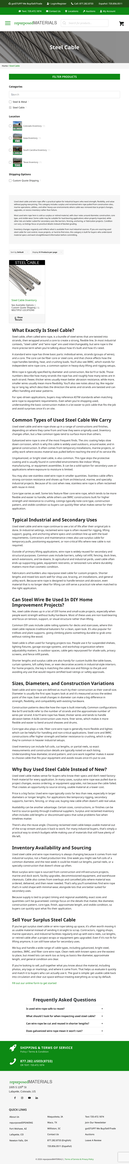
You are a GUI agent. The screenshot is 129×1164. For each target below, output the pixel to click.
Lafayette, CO (16, 1134)
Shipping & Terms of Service (46, 1048)
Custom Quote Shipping (26, 180)
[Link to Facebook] (15, 1097)
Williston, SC (54, 1128)
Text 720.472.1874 (94, 1116)
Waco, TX (52, 1122)
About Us (14, 1116)
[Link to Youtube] (29, 1097)
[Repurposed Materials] (36, 23)
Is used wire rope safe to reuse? (64, 1008)
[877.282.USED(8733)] (13, 1061)
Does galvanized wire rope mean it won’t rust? (64, 1031)
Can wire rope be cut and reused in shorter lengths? (64, 1023)
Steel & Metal (20, 101)
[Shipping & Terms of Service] (13, 1048)
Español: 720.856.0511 (110, 3)
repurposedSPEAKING (21, 1122)
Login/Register (58, 3)
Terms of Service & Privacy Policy (79, 1159)
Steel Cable (19, 107)
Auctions (90, 11)
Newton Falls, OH (18, 1140)
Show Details (19, 318)
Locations (73, 11)
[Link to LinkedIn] (36, 1097)
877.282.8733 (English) (59, 1140)
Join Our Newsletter (95, 1122)
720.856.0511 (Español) (59, 1146)
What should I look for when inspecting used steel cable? (64, 1016)
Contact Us (55, 11)
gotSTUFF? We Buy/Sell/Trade (26, 3)
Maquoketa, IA (55, 1116)
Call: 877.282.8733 (83, 3)
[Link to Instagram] (22, 1097)
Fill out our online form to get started (34, 983)
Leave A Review (93, 1140)
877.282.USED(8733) (36, 1061)
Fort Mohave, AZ (18, 1128)
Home (5, 65)
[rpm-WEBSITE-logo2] (64, 1082)
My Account (109, 11)
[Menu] (8, 23)
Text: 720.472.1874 (31, 11)
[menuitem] (26, 4)
